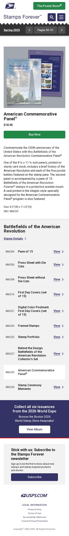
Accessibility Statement (34, 517)
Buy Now (34, 134)
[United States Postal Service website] (10, 6)
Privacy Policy (34, 509)
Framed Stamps (28, 326)
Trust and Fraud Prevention (34, 521)
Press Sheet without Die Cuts (31, 279)
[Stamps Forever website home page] (23, 17)
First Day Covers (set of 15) (32, 294)
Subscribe (34, 477)
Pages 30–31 (45, 30)
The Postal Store (49, 6)
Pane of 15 (25, 251)
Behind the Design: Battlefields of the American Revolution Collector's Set (32, 353)
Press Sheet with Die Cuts (32, 264)
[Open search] (52, 17)
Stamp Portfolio (29, 337)
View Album (34, 429)
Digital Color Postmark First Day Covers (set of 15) (33, 310)
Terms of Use (34, 513)
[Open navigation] (61, 17)
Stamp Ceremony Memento (29, 387)
